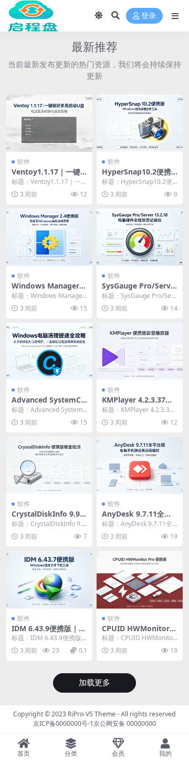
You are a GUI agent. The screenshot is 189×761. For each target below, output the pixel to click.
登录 (148, 16)
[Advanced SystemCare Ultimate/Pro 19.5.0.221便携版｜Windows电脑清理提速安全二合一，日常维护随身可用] (49, 351)
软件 (23, 161)
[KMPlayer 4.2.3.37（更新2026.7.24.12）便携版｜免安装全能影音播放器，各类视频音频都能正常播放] (140, 351)
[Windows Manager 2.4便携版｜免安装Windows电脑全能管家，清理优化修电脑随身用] (49, 237)
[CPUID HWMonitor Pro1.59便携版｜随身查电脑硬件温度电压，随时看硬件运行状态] (140, 579)
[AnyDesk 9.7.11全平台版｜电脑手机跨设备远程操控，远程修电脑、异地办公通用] (140, 465)
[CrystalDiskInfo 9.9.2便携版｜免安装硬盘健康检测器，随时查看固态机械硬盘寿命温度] (49, 465)
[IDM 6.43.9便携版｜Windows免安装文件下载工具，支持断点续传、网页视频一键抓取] (49, 579)
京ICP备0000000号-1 (63, 723)
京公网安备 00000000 (124, 723)
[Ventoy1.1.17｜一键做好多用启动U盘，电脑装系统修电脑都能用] (49, 123)
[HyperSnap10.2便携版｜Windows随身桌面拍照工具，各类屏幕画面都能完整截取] (140, 123)
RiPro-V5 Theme (92, 713)
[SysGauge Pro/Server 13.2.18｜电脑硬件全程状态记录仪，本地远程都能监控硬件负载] (140, 237)
